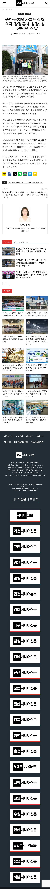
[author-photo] (25, 222)
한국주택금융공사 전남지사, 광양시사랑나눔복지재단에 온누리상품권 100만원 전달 (31, 275)
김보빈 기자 (16, 34)
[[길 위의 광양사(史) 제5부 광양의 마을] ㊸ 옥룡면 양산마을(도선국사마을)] (13, 355)
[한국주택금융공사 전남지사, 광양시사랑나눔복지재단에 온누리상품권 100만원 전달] (8, 275)
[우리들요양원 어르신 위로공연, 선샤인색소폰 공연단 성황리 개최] (13, 407)
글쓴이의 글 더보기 (21, 242)
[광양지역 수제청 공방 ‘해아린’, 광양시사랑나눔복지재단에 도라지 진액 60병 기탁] (8, 263)
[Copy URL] (36, 39)
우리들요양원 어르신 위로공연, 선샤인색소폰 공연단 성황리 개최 (13, 419)
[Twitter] (19, 39)
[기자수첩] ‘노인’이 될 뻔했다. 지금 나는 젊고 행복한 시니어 (13, 195)
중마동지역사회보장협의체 (34, 182)
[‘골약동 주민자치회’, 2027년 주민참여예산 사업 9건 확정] (37, 303)
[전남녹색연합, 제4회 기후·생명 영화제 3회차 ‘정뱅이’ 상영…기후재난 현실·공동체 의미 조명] (37, 326)
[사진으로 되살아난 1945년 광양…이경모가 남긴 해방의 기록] (13, 326)
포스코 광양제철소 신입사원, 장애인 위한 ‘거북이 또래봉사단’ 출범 (36, 419)
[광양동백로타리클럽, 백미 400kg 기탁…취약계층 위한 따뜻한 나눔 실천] (8, 251)
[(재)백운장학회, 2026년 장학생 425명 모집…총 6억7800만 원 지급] (37, 355)
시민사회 (28, 14)
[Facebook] (13, 39)
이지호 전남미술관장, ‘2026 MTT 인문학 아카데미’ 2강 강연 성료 (36, 393)
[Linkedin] (25, 39)
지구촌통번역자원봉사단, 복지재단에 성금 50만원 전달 (37, 195)
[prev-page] (3, 283)
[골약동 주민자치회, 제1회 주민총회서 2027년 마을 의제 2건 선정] (13, 381)
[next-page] (7, 283)
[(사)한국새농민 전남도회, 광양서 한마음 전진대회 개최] (13, 303)
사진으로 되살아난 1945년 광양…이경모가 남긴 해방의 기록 (12, 339)
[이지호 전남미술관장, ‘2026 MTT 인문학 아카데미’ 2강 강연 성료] (37, 381)
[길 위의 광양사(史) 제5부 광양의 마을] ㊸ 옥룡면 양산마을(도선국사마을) (13, 367)
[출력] (41, 39)
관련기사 (7, 242)
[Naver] (8, 39)
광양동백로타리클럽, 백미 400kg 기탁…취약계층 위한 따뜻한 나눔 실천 (31, 251)
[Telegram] (30, 39)
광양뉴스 (9, 9)
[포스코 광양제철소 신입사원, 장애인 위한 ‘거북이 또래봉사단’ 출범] (37, 407)
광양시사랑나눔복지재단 (16, 182)
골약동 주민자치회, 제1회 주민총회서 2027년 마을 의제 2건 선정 (13, 393)
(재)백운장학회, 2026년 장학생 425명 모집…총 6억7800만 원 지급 (36, 367)
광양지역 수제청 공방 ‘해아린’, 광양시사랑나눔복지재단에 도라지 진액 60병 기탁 (31, 263)
